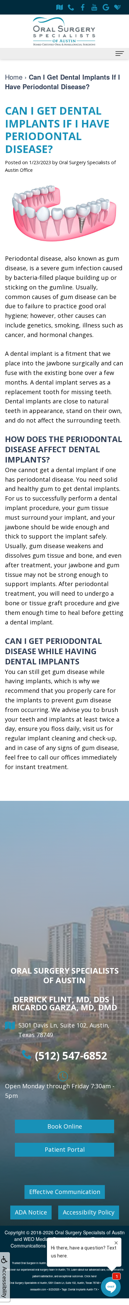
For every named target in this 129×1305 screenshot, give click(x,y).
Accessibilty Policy (88, 1212)
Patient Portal (65, 1149)
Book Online (64, 1126)
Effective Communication (64, 1192)
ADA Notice (31, 1212)
